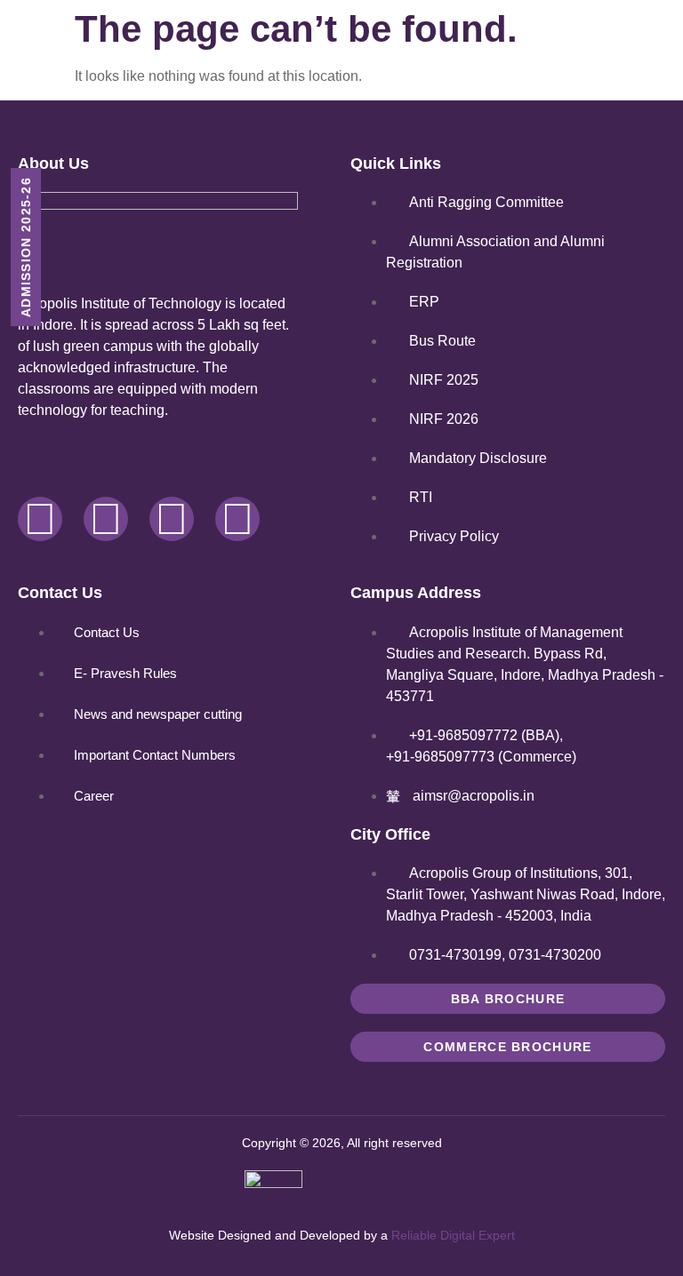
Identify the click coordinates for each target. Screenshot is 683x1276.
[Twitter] (106, 519)
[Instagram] (171, 519)
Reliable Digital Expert (453, 1235)
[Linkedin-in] (237, 519)
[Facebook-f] (40, 519)
